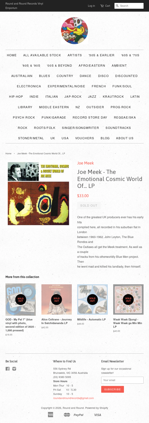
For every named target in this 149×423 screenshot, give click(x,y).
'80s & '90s (31, 65)
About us (125, 138)
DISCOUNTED (126, 76)
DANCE (86, 76)
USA (65, 138)
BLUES (44, 76)
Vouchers (84, 138)
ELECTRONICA (29, 86)
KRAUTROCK (113, 96)
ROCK (22, 128)
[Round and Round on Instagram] (14, 369)
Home (12, 55)
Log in (91, 5)
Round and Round (73, 408)
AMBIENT (119, 65)
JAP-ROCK (73, 96)
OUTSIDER (95, 107)
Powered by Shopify (96, 408)
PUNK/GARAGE (54, 117)
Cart (107, 5)
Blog (105, 138)
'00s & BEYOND (59, 65)
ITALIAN (51, 96)
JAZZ (92, 96)
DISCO (103, 76)
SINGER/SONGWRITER (80, 128)
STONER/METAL (31, 138)
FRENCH (99, 86)
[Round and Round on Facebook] (7, 369)
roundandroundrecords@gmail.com (73, 398)
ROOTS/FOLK (44, 128)
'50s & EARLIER (102, 55)
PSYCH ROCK (24, 117)
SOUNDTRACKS (118, 128)
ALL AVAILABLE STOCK (42, 55)
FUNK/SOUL (122, 86)
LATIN (135, 96)
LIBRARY (25, 107)
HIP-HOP (16, 96)
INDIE (34, 96)
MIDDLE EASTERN (54, 107)
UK (53, 138)
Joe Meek (85, 163)
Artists (75, 55)
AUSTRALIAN (22, 76)
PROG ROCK (121, 107)
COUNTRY (65, 76)
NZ (78, 107)
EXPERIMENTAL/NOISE (66, 86)
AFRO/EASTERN (92, 65)
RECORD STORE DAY (90, 117)
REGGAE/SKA (125, 117)
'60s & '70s (130, 55)
